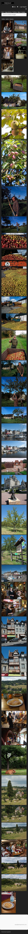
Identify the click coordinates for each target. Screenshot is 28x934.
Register (25, 7)
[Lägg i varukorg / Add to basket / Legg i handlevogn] (22, 90)
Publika (3, 19)
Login (21, 7)
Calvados (11, 19)
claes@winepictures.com (21, 924)
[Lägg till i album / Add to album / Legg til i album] (25, 90)
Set (15, 7)
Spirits (7, 19)
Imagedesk (8, 931)
